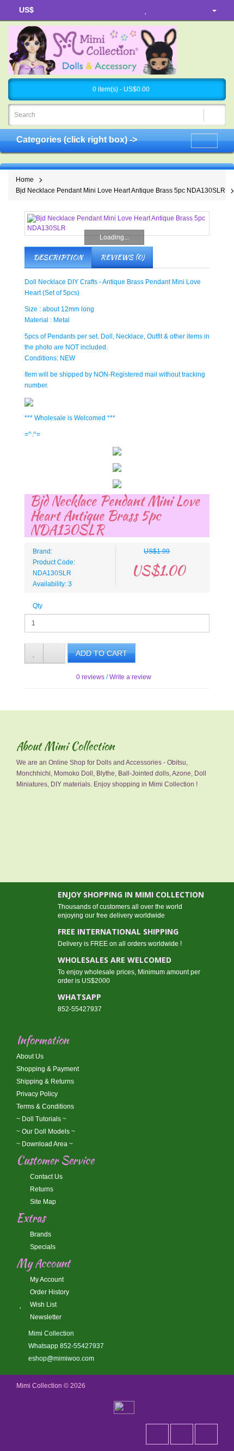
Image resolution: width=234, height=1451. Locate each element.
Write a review (130, 677)
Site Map (42, 1202)
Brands (39, 1234)
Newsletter (44, 1317)
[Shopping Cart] (165, 10)
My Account (46, 1279)
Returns (40, 1189)
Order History (48, 1292)
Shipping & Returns (45, 1081)
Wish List (42, 1304)
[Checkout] (186, 10)
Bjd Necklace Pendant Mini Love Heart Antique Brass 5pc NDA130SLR (120, 190)
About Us (30, 1056)
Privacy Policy (37, 1094)
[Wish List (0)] (146, 10)
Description (58, 257)
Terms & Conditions (45, 1106)
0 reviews (90, 677)
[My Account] (210, 10)
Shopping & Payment (47, 1069)
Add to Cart (101, 653)
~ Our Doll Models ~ (45, 1131)
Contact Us (45, 1177)
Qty (37, 606)
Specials (42, 1247)
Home (25, 179)
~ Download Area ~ (44, 1144)
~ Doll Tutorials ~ (41, 1119)
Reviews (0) (122, 257)
